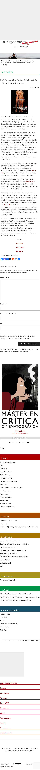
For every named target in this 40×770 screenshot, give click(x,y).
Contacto (4, 64)
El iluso (2, 620)
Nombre (3, 304)
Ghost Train (19, 247)
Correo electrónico (8, 314)
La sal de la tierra (5, 491)
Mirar (1, 566)
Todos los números (19, 62)
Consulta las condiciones (20, 438)
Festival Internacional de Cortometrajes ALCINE (16, 600)
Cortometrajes (5, 728)
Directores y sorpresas (7, 547)
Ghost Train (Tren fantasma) (9, 624)
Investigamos (4, 693)
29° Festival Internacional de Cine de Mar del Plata (16, 594)
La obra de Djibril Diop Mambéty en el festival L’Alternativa (19, 527)
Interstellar (3, 484)
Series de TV (4, 703)
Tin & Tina (19, 251)
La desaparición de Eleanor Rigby (11, 488)
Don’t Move (19, 243)
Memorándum (4, 627)
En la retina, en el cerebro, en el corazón (13, 550)
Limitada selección (6, 563)
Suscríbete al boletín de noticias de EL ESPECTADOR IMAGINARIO (20, 640)
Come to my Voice (6, 472)
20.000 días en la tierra (7, 462)
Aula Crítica (9, 61)
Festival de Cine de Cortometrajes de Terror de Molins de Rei (20, 597)
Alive (1, 465)
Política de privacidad (27, 61)
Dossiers (3, 723)
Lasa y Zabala (4, 494)
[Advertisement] (20, 20)
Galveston (3, 524)
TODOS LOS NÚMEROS (8, 683)
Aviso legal (30, 62)
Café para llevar (5, 614)
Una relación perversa (7, 507)
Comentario (5, 277)
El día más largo (5, 475)
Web (2, 324)
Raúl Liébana (35, 87)
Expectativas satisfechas (8, 553)
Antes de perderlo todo (8, 580)
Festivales (3, 698)
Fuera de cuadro (5, 718)
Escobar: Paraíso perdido (8, 481)
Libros (17, 61)
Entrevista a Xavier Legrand (9, 521)
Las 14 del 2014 (5, 560)
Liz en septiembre (6, 497)
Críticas (3, 688)
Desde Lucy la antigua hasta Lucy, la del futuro (15, 544)
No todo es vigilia (5, 503)
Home (3, 61)
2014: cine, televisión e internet (10, 541)
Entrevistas (4, 708)
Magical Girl (4, 500)
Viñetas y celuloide (6, 733)
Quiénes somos (6, 62)
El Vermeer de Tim (6, 478)
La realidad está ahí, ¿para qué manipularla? (14, 557)
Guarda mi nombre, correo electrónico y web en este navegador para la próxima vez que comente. (17, 337)
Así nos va (3, 468)
